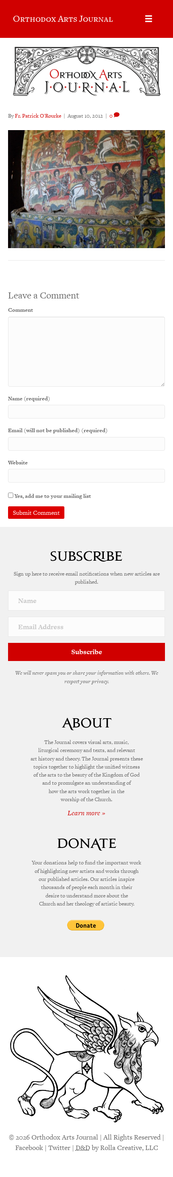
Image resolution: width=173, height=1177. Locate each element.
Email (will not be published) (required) (58, 430)
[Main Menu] (149, 19)
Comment (20, 310)
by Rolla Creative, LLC (117, 1147)
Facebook (29, 1147)
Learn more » (86, 813)
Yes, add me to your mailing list (52, 496)
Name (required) (29, 398)
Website (18, 462)
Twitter (59, 1147)
